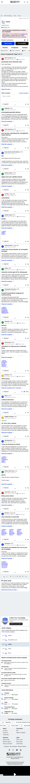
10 (20, 576)
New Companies (13, 746)
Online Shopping (5, 631)
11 (22, 576)
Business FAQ (6, 739)
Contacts (25, 47)
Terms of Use (19, 739)
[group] (4, 51)
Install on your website (16, 623)
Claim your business (7, 743)
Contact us (5, 732)
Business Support (7, 741)
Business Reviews (22, 746)
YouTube (17, 750)
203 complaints (6, 35)
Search (24, 2)
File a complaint (22, 43)
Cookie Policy (19, 743)
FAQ (17, 730)
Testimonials (6, 734)
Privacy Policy (19, 741)
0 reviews (22, 34)
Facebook (9, 750)
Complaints (14, 47)
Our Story (5, 730)
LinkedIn (20, 750)
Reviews (5, 47)
